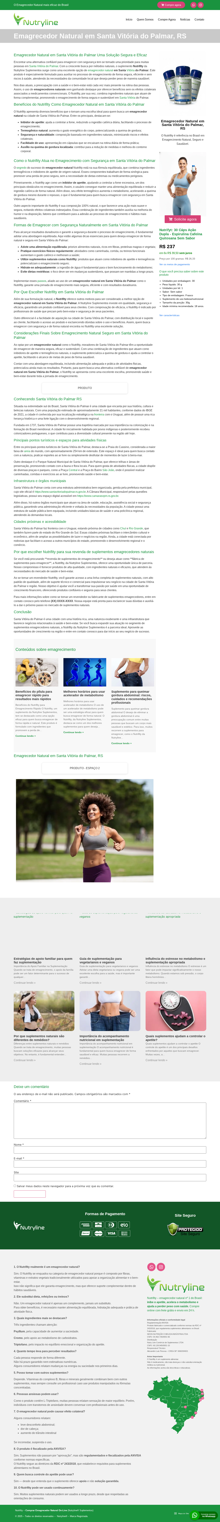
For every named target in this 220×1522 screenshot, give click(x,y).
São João (108, 470)
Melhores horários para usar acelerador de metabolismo (84, 693)
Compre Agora (167, 19)
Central (73, 470)
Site (16, 1172)
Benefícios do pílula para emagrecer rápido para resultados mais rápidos (33, 695)
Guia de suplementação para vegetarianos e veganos (101, 960)
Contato (199, 19)
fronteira (99, 414)
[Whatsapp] (193, 5)
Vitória (131, 70)
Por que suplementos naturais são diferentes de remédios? (39, 1038)
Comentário (22, 1101)
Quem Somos (145, 19)
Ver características (169, 315)
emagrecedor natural (100, 70)
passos (41, 280)
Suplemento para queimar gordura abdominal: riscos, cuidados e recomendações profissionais (131, 697)
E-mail (19, 1158)
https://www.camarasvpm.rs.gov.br (97, 495)
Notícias (185, 19)
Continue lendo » (25, 735)
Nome (19, 1144)
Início (129, 19)
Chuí (123, 528)
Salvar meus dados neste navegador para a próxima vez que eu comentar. (65, 1186)
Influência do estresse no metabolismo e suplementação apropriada (175, 960)
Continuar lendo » (25, 982)
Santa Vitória (127, 97)
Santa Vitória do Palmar (43, 66)
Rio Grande (136, 528)
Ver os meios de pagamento (174, 264)
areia (27, 451)
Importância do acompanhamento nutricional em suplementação (104, 1038)
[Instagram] (200, 5)
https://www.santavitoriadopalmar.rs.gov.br (60, 491)
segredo (21, 167)
